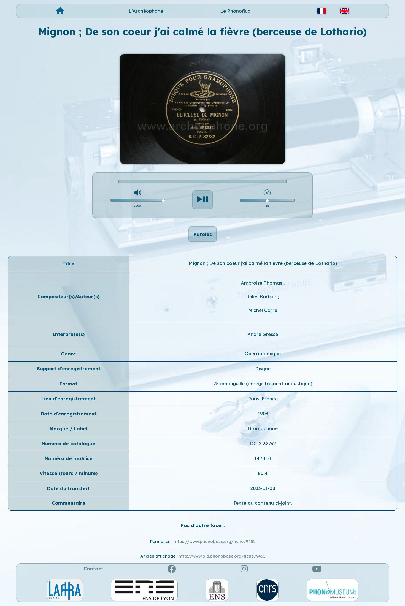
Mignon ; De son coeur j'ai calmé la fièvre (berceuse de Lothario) (263, 263)
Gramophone (263, 428)
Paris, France (263, 398)
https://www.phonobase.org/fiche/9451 (214, 541)
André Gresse (262, 334)
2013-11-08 (262, 488)
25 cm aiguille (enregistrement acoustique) (262, 383)
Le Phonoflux (235, 11)
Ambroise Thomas (262, 283)
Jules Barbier (262, 296)
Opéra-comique (263, 353)
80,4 (263, 473)
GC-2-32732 (263, 443)
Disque (263, 368)
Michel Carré (262, 310)
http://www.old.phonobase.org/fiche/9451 (222, 556)
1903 (263, 413)
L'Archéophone (146, 11)
